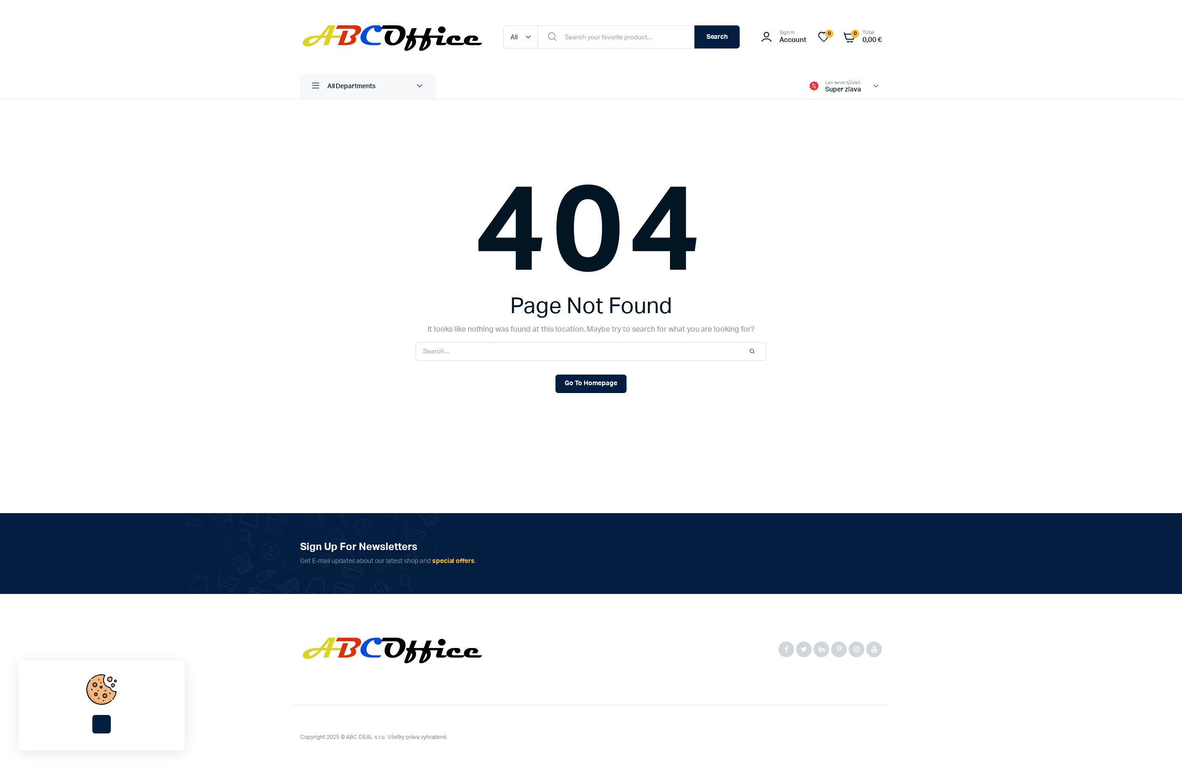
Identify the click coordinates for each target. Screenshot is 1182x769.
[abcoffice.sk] (392, 37)
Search (717, 37)
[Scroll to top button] (1161, 748)
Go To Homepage (591, 383)
